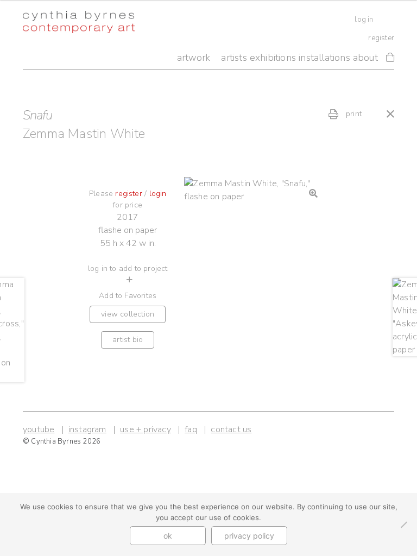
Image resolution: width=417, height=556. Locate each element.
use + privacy (145, 429)
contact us (231, 429)
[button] (313, 193)
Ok (167, 535)
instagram (87, 429)
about (365, 57)
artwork (193, 57)
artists (234, 57)
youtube (38, 429)
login (158, 193)
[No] (403, 524)
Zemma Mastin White (84, 133)
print (353, 114)
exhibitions (273, 57)
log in (364, 19)
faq (191, 429)
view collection (127, 314)
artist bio (127, 339)
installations (324, 57)
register (381, 38)
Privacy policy (249, 535)
